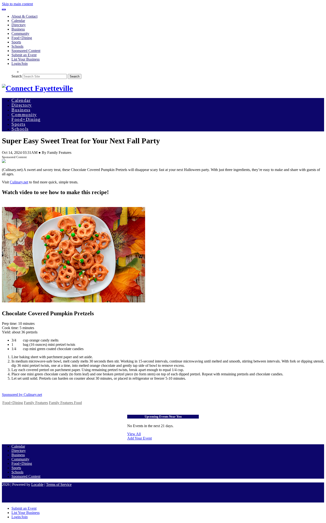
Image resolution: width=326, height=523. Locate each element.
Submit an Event (24, 55)
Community (20, 33)
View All (134, 434)
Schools (17, 46)
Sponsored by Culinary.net (22, 395)
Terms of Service (59, 484)
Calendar (18, 21)
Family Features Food (65, 403)
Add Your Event (139, 438)
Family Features (36, 403)
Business (18, 29)
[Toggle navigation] (4, 9)
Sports (16, 42)
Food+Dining (21, 38)
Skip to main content (17, 4)
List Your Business (25, 59)
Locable (37, 484)
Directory (18, 25)
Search (16, 76)
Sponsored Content (25, 51)
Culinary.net (19, 182)
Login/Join (19, 64)
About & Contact (24, 16)
